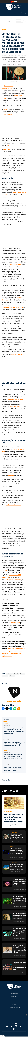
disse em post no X (16, 406)
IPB (8, 145)
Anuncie (14, 1004)
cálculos (11, 475)
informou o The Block (15, 399)
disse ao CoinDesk (15, 264)
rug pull (4, 570)
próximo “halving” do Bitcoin (13, 307)
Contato (14, 997)
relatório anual (16, 354)
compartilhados (14, 623)
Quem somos (14, 994)
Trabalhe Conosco (14, 1007)
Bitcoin (5, 109)
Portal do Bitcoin (14, 7)
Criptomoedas (16, 673)
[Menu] (25, 13)
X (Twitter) (11, 676)
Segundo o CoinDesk (14, 580)
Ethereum (4, 30)
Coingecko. (8, 114)
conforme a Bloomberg (14, 505)
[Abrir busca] (21, 13)
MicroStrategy (5, 676)
